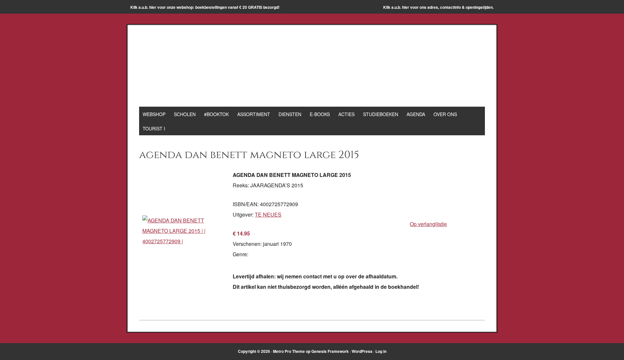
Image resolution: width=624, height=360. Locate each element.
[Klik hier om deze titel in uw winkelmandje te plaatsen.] (185, 241)
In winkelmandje (429, 205)
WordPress (362, 351)
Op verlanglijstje (428, 224)
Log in (380, 351)
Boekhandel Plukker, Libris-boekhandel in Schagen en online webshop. (312, 68)
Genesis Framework (330, 351)
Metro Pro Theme (289, 351)
